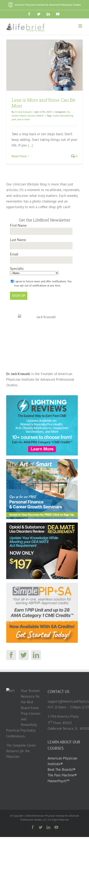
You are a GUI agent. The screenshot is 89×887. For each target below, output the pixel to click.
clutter (56, 115)
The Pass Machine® (62, 775)
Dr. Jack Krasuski (23, 111)
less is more (23, 119)
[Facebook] (11, 655)
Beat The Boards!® (62, 769)
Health (22, 115)
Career (15, 115)
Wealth (40, 115)
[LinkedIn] (36, 655)
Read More (19, 156)
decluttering (66, 115)
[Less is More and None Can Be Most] (44, 65)
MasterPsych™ (58, 781)
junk (14, 119)
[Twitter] (24, 655)
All (68, 111)
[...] (30, 145)
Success (31, 115)
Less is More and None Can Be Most (43, 103)
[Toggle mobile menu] (80, 26)
